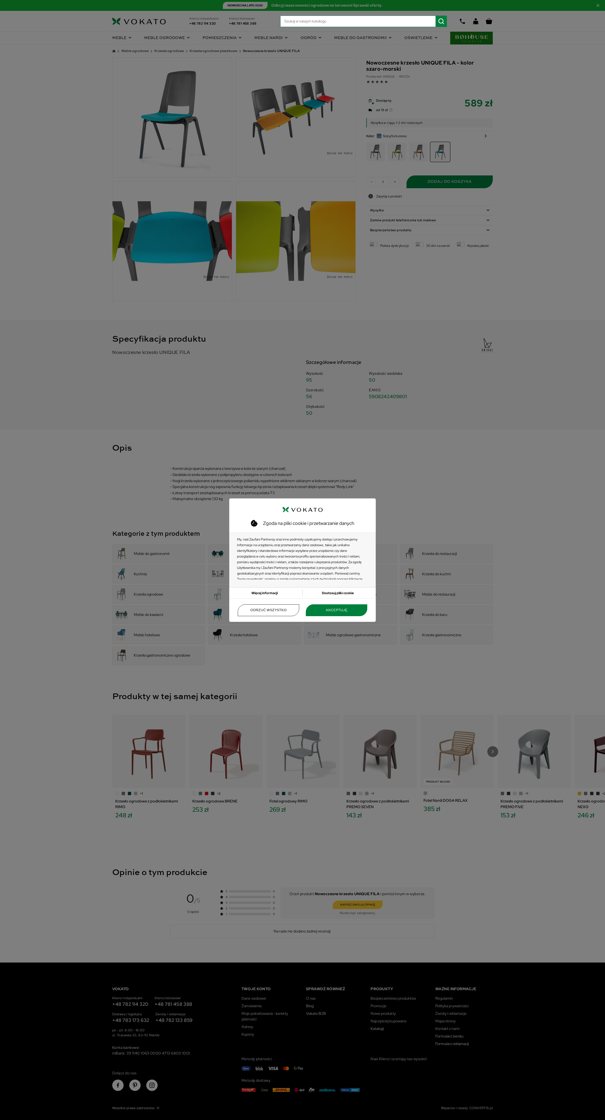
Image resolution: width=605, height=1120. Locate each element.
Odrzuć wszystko (268, 610)
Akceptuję (336, 610)
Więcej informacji (264, 593)
